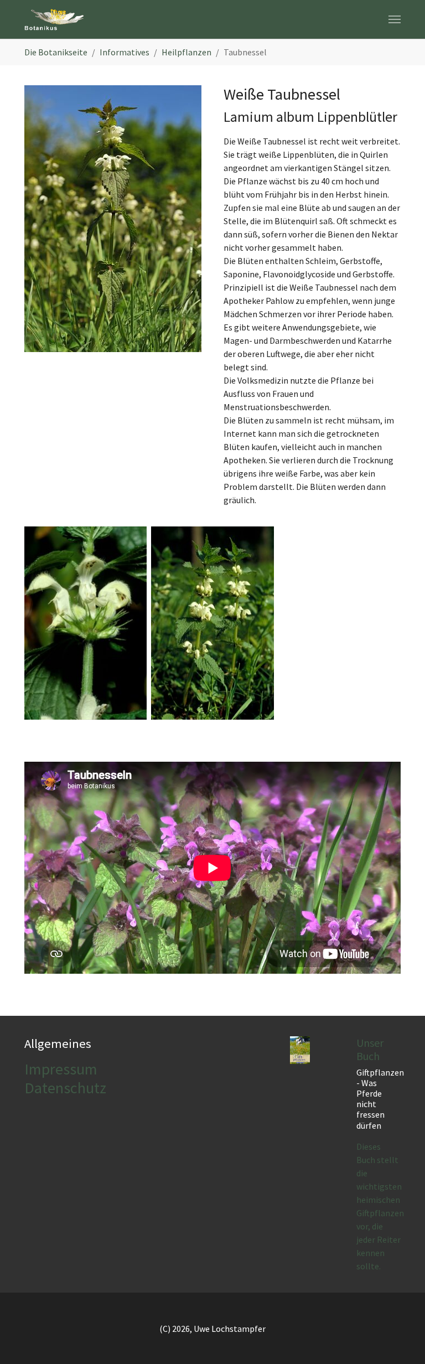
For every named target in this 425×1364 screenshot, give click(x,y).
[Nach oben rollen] (400, 1339)
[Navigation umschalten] (394, 19)
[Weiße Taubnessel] (112, 218)
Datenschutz (65, 1088)
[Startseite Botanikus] (54, 19)
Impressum (60, 1069)
